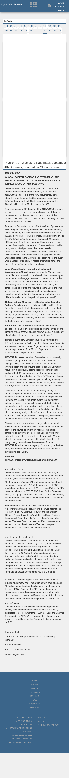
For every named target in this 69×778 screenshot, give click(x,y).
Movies (34, 688)
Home (34, 680)
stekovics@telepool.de (16, 654)
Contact (41, 718)
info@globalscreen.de (20, 742)
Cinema (34, 684)
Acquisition (34, 704)
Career (40, 721)
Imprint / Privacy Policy (48, 725)
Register (59, 6)
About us (34, 707)
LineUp (60, 10)
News (34, 700)
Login (61, 2)
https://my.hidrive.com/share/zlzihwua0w (36, 459)
